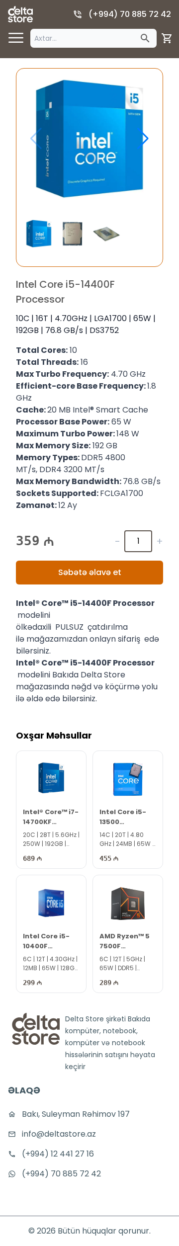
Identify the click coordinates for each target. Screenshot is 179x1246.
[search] (145, 38)
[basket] (167, 38)
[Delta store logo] (20, 14)
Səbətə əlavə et (89, 572)
